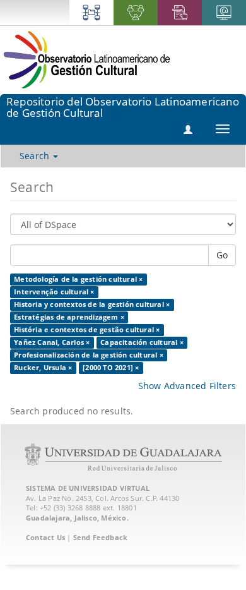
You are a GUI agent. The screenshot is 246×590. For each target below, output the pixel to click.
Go (222, 255)
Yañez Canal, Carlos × (52, 342)
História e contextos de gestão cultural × (87, 329)
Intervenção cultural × (54, 291)
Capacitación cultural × (142, 342)
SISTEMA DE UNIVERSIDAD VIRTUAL (87, 488)
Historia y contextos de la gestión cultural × (92, 304)
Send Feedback (100, 537)
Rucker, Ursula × (43, 367)
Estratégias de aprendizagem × (69, 317)
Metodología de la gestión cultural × (78, 279)
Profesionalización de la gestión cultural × (88, 355)
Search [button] (36, 156)
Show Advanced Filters (187, 386)
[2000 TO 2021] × (111, 367)
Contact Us (45, 537)
